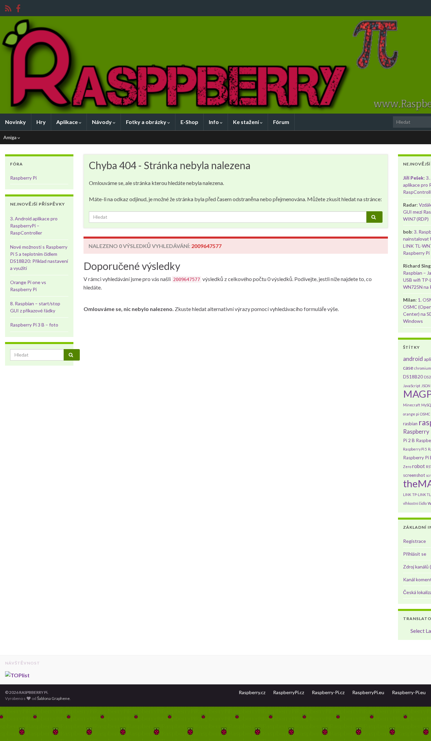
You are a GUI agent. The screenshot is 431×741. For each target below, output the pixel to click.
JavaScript (411, 385)
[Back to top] (415, 725)
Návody (102, 122)
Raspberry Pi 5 (415, 449)
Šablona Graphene (53, 698)
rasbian (410, 423)
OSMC (425, 414)
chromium (422, 368)
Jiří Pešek (413, 178)
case (408, 368)
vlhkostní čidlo (415, 503)
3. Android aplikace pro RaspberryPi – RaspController (34, 226)
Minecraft (411, 405)
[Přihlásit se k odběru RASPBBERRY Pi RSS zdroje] (8, 7)
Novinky (15, 122)
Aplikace (67, 122)
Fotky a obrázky (146, 122)
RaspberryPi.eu (368, 692)
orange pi (411, 414)
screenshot (414, 475)
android (413, 358)
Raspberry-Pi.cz (328, 692)
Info (214, 122)
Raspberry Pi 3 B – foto (34, 325)
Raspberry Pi (23, 178)
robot (418, 466)
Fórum (281, 122)
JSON (425, 385)
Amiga (10, 137)
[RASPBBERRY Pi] (18, 7)
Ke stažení (246, 122)
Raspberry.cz (252, 692)
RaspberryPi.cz (288, 692)
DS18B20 (413, 376)
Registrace (414, 541)
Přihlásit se (414, 554)
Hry (41, 122)
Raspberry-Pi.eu (409, 692)
